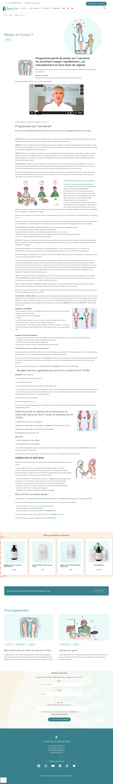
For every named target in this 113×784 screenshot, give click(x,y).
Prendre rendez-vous (33, 3)
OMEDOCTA (19, 145)
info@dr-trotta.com (58, 514)
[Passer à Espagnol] (68, 8)
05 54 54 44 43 (37, 508)
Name (59, 681)
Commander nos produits (96, 4)
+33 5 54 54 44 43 (14, 3)
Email (59, 690)
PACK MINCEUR (20, 164)
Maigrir (11, 15)
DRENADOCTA (19, 139)
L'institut (23, 8)
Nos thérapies (34, 8)
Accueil (5, 15)
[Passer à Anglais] (72, 8)
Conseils (46, 8)
